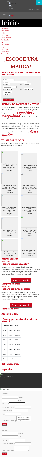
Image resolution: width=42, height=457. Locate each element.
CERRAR (39, 2)
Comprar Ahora (6, 287)
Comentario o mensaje (9, 421)
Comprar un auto (21, 305)
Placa (3, 414)
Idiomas (9, 1)
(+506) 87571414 (33, 10)
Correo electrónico (8, 407)
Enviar (4, 424)
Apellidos (21, 400)
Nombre (5, 394)
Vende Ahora (5, 262)
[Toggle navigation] (4, 15)
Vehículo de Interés (8, 450)
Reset (11, 100)
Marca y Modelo (7, 411)
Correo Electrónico (8, 444)
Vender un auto (21, 280)
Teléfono (5, 404)
